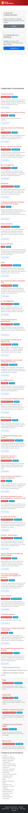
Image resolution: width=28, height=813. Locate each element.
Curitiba (17, 186)
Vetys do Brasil (6, 596)
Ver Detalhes (6, 107)
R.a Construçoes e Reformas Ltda (12, 399)
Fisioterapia (6, 798)
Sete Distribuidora (7, 380)
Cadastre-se (14, 48)
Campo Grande (15, 149)
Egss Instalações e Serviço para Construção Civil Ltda (11, 361)
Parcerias (22, 808)
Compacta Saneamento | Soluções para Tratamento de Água (12, 203)
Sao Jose (16, 304)
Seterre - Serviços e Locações (11, 146)
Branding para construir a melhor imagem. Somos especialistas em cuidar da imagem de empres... (13, 687)
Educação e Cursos (6, 344)
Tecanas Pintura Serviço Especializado (9, 320)
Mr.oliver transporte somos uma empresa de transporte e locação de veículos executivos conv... (13, 717)
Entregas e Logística (6, 617)
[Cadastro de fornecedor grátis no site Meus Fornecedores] (7, 3)
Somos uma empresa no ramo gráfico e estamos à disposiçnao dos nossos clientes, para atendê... (13, 733)
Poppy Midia (6, 695)
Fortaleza (19, 712)
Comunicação (6, 762)
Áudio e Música (7, 777)
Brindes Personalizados (7, 186)
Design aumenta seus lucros (11, 667)
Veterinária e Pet (5, 598)
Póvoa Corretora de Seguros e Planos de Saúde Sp (11, 477)
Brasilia (8, 246)
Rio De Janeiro (16, 265)
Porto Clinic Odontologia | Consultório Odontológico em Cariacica (11, 575)
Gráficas (5, 729)
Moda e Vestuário (6, 226)
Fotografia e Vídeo (8, 776)
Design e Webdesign (6, 265)
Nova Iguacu (19, 743)
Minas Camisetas (7, 224)
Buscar (14, 26)
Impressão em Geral (6, 460)
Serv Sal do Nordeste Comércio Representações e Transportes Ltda (13, 497)
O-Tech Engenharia (7, 301)
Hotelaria (5, 788)
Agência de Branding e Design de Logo (15, 670)
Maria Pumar (6, 741)
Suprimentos (5, 115)
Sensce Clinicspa (7, 244)
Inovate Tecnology (7, 94)
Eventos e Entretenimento (8, 440)
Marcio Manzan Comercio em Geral (13, 112)
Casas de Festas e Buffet (9, 765)
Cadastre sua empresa (11, 807)
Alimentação (5, 383)
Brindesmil (4, 183)
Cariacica (12, 580)
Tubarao (9, 206)
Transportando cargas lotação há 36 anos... (11, 620)
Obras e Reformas (6, 97)
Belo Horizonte (15, 226)
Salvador (14, 168)
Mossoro (12, 501)
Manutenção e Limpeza (7, 401)
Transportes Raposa (8, 614)
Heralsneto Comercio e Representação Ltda (9, 457)
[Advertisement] (14, 70)
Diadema (17, 401)
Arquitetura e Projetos (7, 304)
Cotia (16, 697)
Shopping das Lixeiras (8, 517)
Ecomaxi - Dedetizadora (9, 535)
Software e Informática (9, 769)
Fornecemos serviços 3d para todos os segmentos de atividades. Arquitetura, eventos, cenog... (13, 702)
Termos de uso (15, 808)
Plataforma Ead (6, 417)
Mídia (4, 783)
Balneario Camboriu (16, 598)
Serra (11, 632)
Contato (14, 810)
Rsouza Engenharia (7, 165)
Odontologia (4, 580)
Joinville (15, 617)
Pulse (3, 262)
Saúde (3, 206)
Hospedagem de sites (8, 789)
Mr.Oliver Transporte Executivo (13, 710)
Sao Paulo (14, 97)
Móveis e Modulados (6, 285)
